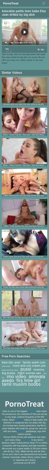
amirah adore (6, 366)
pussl (25, 369)
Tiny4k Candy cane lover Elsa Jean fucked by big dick (23, 257)
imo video (16, 376)
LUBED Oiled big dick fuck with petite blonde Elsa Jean (23, 196)
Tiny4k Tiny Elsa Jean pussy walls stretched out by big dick (25, 287)
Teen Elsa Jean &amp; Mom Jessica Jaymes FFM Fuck (24, 348)
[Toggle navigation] (43, 3)
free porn (19, 420)
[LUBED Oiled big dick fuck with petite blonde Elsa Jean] (24, 182)
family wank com (34, 362)
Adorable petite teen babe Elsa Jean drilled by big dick (23, 104)
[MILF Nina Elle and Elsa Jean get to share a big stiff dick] (24, 303)
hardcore (21, 431)
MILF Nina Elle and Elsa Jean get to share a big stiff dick (24, 318)
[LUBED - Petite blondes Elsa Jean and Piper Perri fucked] (24, 212)
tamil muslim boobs (21, 384)
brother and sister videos (10, 370)
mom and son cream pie (29, 365)
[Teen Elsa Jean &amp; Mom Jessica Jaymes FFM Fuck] (24, 334)
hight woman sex (29, 373)
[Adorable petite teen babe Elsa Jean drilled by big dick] (24, 90)
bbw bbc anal (11, 362)
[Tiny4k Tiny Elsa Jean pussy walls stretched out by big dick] (24, 273)
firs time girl (28, 380)
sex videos (26, 440)
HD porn (31, 411)
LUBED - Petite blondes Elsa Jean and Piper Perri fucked (24, 226)
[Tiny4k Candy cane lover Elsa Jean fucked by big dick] (24, 242)
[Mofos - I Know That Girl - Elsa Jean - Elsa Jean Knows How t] (24, 120)
